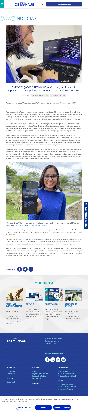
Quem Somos (11, 371)
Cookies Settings (25, 407)
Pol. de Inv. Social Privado (66, 374)
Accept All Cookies (62, 407)
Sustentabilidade (64, 368)
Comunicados (11, 382)
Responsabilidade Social (66, 371)
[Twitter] (25, 269)
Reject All (43, 407)
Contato (61, 381)
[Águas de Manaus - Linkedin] (58, 359)
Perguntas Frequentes (65, 384)
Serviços (35, 368)
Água (34, 371)
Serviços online (64, 4)
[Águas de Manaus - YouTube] (63, 359)
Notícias (13, 11)
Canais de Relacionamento (67, 387)
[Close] (85, 399)
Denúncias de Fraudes (65, 389)
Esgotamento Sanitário (40, 374)
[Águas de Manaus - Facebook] (47, 359)
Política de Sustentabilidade (67, 376)
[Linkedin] (31, 269)
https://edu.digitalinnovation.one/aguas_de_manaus (29, 225)
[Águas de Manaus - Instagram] (52, 359)
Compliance (11, 374)
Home (8, 11)
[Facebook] (19, 269)
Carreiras (35, 383)
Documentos (36, 378)
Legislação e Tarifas (39, 376)
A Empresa (11, 368)
